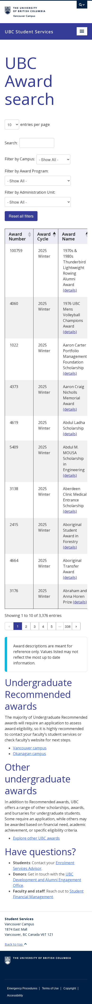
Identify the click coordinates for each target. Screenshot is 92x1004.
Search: (11, 143)
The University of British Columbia (34, 10)
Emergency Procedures (22, 988)
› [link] (76, 626)
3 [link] (35, 626)
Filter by (20, 159)
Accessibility (15, 995)
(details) (70, 290)
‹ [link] (9, 626)
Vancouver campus (29, 748)
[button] (28, 234)
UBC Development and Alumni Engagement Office (47, 880)
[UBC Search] (82, 6)
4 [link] (43, 626)
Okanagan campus (29, 753)
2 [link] (26, 626)
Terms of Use (50, 988)
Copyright (69, 988)
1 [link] (18, 626)
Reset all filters (21, 216)
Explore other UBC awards (36, 838)
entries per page (35, 124)
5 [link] (52, 626)
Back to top (14, 944)
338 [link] (68, 626)
